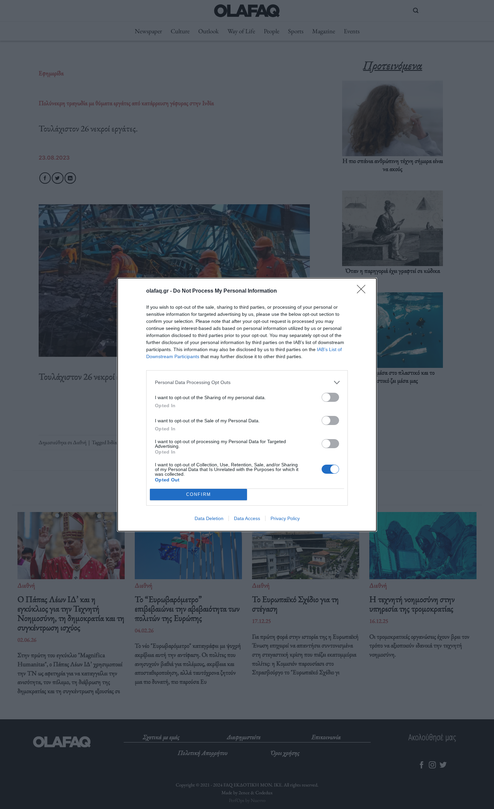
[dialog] (247, 404)
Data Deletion (209, 518)
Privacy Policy (285, 518)
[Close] (363, 291)
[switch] (330, 397)
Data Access (247, 518)
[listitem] (247, 382)
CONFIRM (198, 494)
